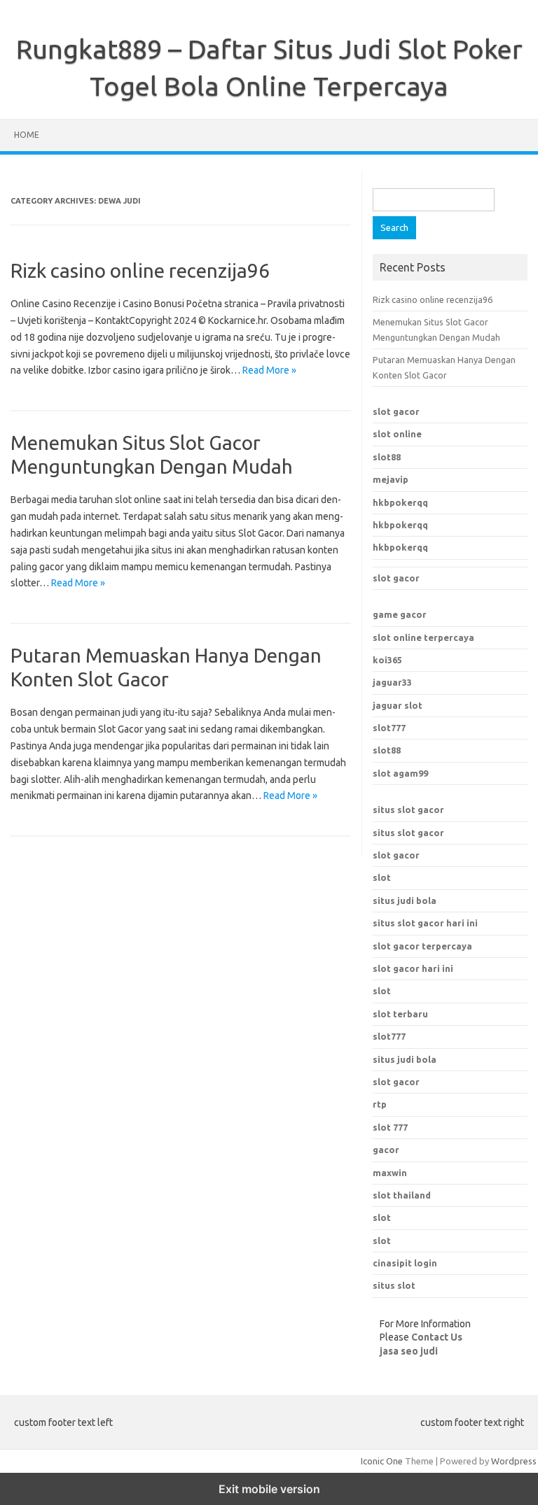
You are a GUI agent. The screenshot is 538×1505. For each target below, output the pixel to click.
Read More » (269, 370)
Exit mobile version (269, 1489)
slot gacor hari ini (413, 968)
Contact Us (436, 1337)
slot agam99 (400, 773)
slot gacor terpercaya (422, 946)
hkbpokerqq (400, 502)
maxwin (390, 1173)
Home (26, 134)
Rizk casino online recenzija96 (140, 270)
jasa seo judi (409, 1351)
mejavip (390, 479)
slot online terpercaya (423, 637)
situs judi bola (404, 900)
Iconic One (382, 1461)
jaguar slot (397, 705)
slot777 (389, 728)
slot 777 (390, 1127)
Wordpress (514, 1461)
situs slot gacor (408, 809)
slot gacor (396, 411)
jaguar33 (392, 682)
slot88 (387, 457)
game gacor (400, 614)
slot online (397, 434)
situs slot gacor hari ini (425, 923)
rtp (380, 1104)
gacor (386, 1149)
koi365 (387, 660)
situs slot (394, 1285)
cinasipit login (405, 1263)
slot (382, 877)
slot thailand (402, 1195)
